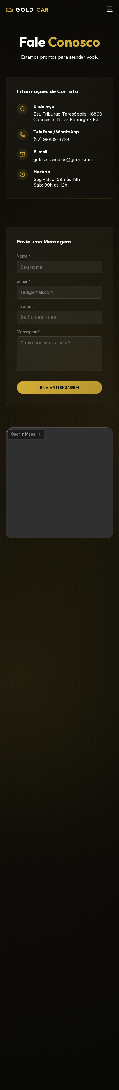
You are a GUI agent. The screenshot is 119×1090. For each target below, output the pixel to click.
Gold (32, 9)
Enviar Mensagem (59, 387)
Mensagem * (28, 331)
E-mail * (24, 281)
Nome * (24, 256)
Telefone (25, 306)
